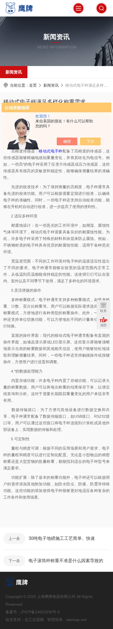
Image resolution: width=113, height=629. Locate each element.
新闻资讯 (13, 72)
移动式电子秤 (50, 151)
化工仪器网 (34, 619)
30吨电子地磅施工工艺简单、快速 (62, 538)
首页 (33, 85)
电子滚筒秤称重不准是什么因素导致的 (66, 560)
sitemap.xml (76, 619)
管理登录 (55, 619)
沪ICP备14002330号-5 (40, 612)
